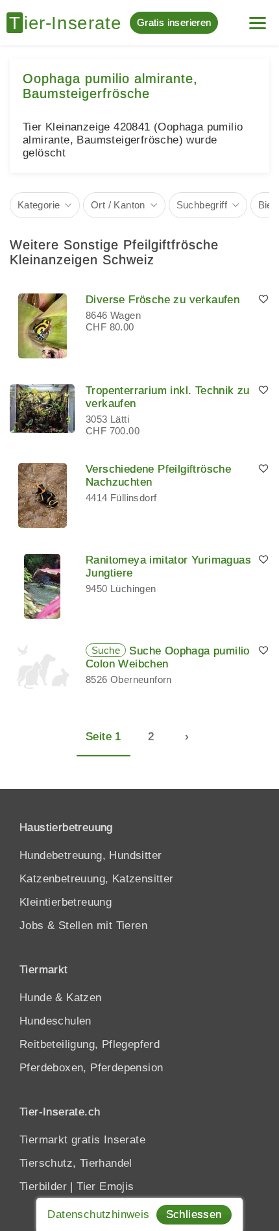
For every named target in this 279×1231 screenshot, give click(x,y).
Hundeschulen (55, 1021)
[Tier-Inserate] (68, 22)
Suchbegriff (201, 204)
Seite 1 (103, 736)
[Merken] (263, 299)
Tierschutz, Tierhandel (75, 1163)
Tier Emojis (105, 1186)
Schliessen (194, 1214)
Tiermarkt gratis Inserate (82, 1140)
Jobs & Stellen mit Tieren (83, 925)
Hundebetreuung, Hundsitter (90, 855)
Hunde (35, 997)
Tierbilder (43, 1186)
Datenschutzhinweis (98, 1214)
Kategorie (39, 204)
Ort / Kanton (118, 204)
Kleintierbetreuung (65, 902)
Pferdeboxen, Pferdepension (91, 1068)
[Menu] (257, 18)
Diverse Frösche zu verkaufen (162, 299)
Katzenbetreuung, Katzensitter (96, 879)
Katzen (83, 997)
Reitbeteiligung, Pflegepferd (89, 1044)
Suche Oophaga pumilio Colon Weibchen (168, 657)
